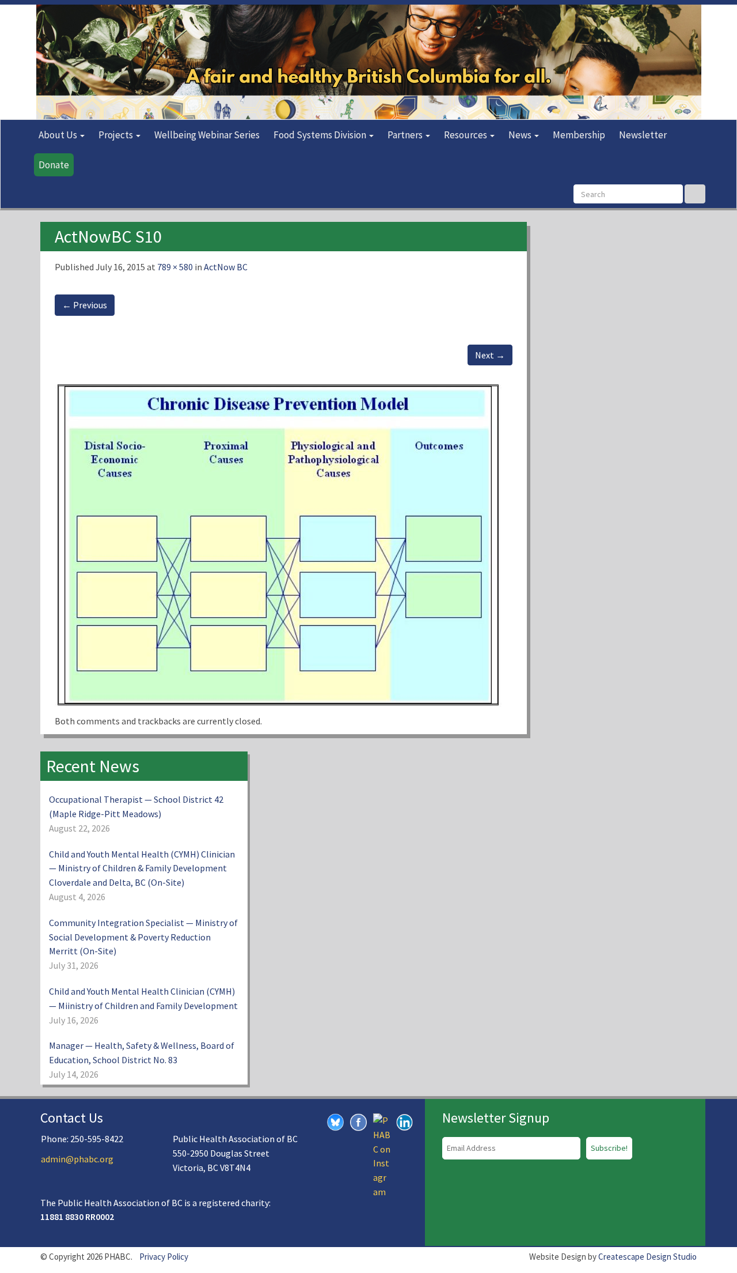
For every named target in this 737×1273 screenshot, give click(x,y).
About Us (59, 135)
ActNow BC (226, 267)
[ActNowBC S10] (282, 545)
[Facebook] (358, 1121)
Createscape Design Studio (647, 1256)
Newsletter (643, 135)
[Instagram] (381, 1155)
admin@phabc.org (77, 1159)
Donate (54, 164)
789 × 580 (175, 267)
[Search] (695, 193)
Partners (406, 135)
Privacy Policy (163, 1256)
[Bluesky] (335, 1121)
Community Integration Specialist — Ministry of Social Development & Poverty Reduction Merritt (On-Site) (143, 937)
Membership (579, 135)
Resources (466, 135)
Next (490, 355)
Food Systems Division (320, 135)
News (520, 135)
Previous (84, 305)
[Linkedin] (404, 1121)
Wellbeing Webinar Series (207, 135)
